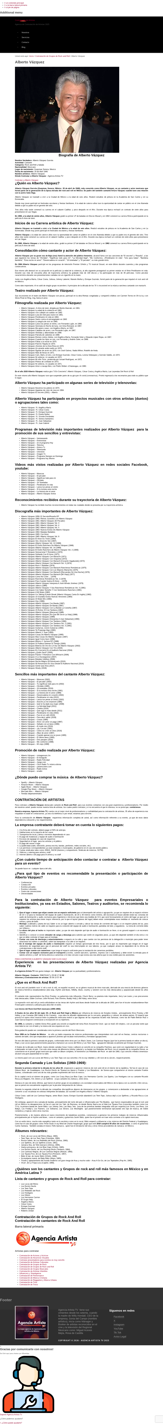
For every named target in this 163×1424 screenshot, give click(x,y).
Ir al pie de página (11, 7)
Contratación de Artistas (25, 20)
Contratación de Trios (28, 1282)
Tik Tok (117, 1332)
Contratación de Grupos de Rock (33, 1264)
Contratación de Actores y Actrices (33, 1256)
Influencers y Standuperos (30, 1273)
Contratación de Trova (28, 1285)
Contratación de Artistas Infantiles (33, 1271)
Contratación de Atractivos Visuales (34, 1258)
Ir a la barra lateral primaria (15, 5)
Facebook (119, 1316)
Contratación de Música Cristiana (33, 1278)
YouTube (118, 1328)
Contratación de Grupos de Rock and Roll (36, 1267)
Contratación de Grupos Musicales (33, 1269)
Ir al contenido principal (14, 3)
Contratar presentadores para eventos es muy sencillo (41, 1260)
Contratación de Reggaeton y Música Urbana (38, 1280)
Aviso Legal (120, 1336)
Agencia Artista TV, (39, 811)
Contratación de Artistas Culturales (33, 1262)
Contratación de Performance (31, 1276)
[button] (81, 1386)
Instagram (119, 1324)
